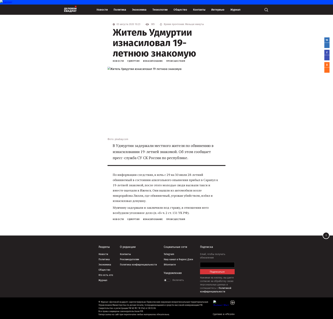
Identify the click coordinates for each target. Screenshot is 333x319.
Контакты (199, 9)
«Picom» (230, 314)
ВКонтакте (170, 264)
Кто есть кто (106, 275)
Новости (102, 9)
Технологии (160, 9)
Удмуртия (133, 61)
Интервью (217, 9)
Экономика (139, 9)
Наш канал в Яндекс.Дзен (178, 259)
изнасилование (153, 61)
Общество (180, 9)
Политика (120, 9)
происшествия (175, 61)
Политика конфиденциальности (138, 264)
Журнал (235, 9)
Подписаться (217, 271)
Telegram (169, 254)
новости (118, 61)
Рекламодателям (129, 259)
